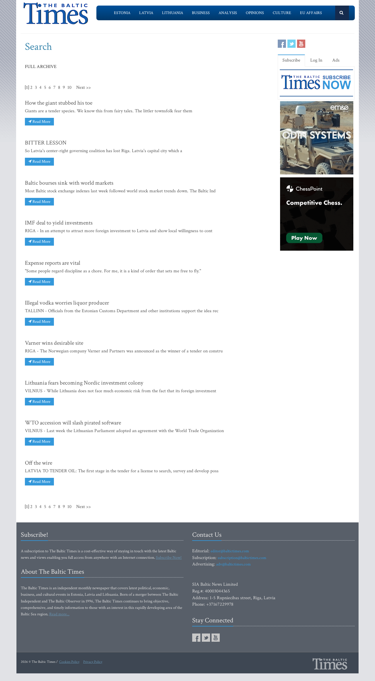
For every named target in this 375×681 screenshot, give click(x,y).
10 (69, 87)
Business (201, 13)
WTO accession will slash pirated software (73, 423)
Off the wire (38, 463)
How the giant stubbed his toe (58, 103)
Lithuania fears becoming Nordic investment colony (84, 383)
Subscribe (291, 60)
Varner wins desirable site (54, 343)
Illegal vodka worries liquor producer (67, 303)
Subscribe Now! (169, 557)
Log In (316, 60)
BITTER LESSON (46, 143)
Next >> (83, 87)
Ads (336, 60)
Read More (41, 121)
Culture (282, 13)
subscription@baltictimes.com (242, 558)
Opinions (255, 13)
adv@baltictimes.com (233, 564)
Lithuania (172, 13)
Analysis (228, 13)
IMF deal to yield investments (59, 223)
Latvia (146, 13)
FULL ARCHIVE (41, 67)
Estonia (122, 13)
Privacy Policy (92, 662)
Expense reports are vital (52, 263)
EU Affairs (311, 13)
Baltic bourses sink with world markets (69, 183)
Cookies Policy (69, 662)
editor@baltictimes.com (230, 551)
